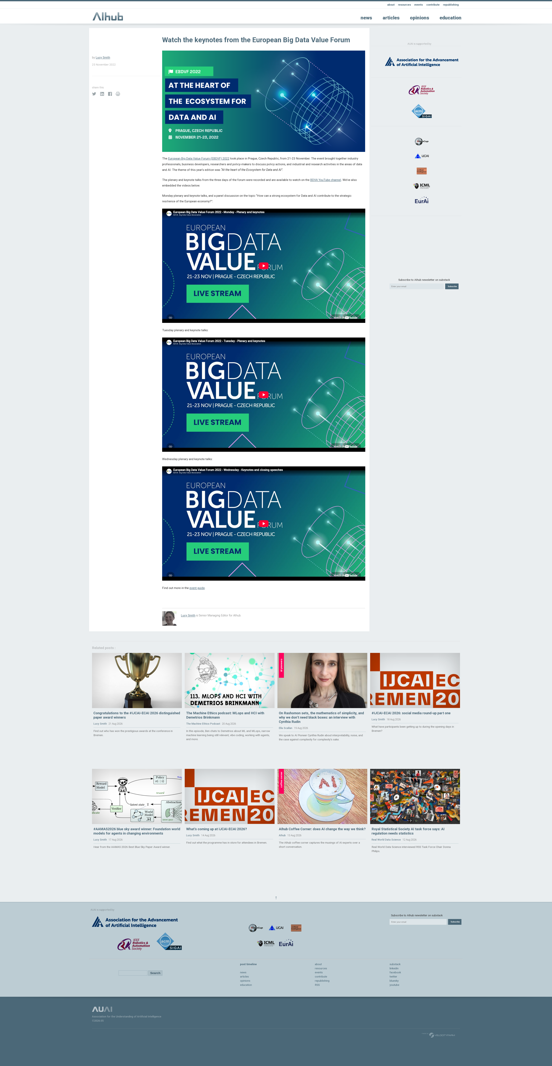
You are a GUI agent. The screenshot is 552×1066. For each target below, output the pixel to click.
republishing (451, 4)
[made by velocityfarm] (438, 1035)
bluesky (394, 980)
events (418, 4)
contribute (433, 4)
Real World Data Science (386, 839)
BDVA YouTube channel (325, 180)
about (391, 4)
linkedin (394, 968)
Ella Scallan (285, 727)
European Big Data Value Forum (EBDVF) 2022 (198, 158)
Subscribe (452, 286)
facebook (395, 972)
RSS (317, 985)
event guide (197, 588)
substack (395, 964)
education (450, 18)
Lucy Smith (103, 57)
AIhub (282, 835)
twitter (393, 976)
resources (404, 4)
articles (391, 18)
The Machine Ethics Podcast (203, 723)
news (366, 18)
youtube (394, 985)
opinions (419, 18)
